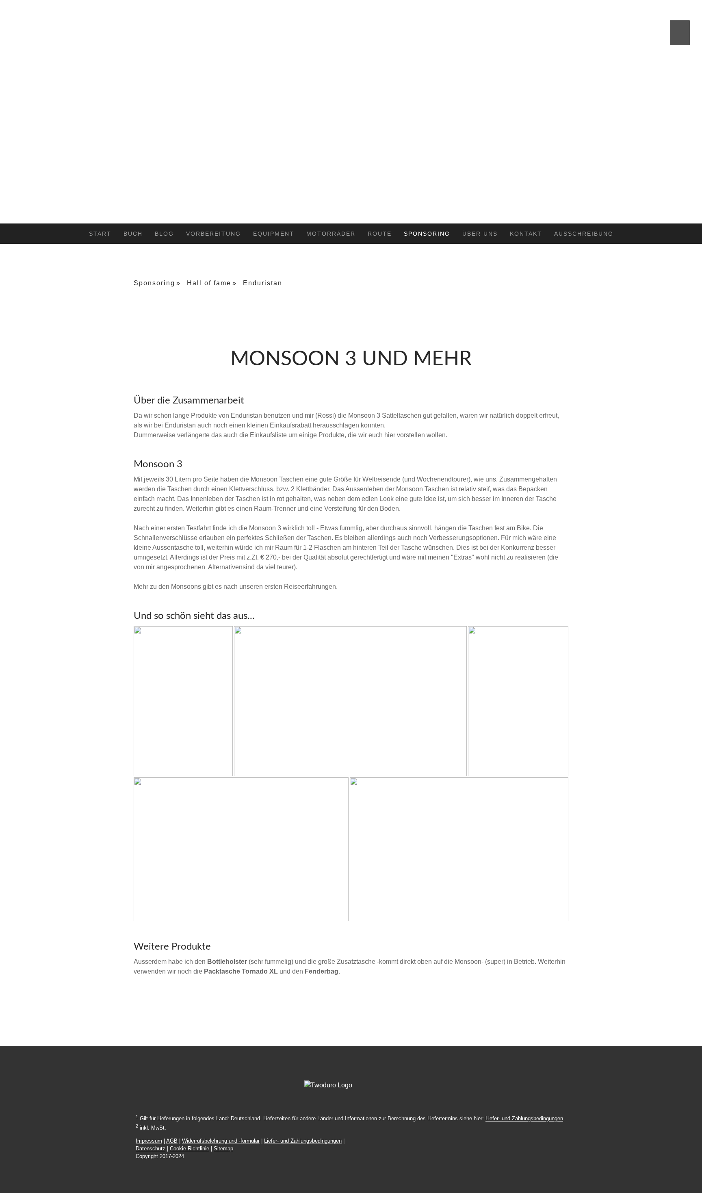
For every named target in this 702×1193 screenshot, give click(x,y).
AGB (172, 1141)
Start (100, 233)
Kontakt (526, 233)
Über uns (480, 233)
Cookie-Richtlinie (189, 1148)
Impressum (149, 1141)
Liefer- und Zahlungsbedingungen (524, 1119)
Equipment (273, 233)
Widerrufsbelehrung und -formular (221, 1141)
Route (380, 233)
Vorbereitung (213, 233)
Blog (164, 233)
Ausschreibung (583, 233)
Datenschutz (150, 1148)
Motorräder (330, 233)
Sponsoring (427, 233)
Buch (133, 233)
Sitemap (223, 1148)
